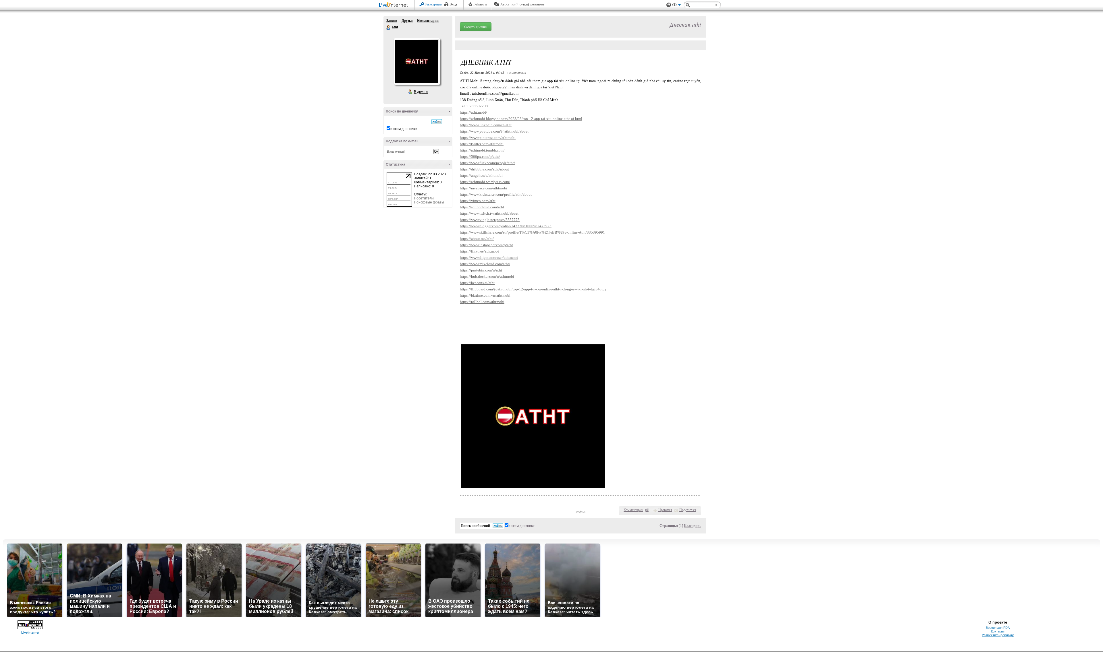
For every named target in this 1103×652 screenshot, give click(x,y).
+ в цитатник (516, 72)
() (647, 510)
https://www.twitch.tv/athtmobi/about (489, 213)
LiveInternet (394, 5)
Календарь (692, 525)
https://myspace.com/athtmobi (483, 188)
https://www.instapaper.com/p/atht (486, 245)
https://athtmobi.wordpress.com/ (485, 182)
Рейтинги (480, 4)
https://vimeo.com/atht (477, 201)
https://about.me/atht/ (477, 238)
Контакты (997, 631)
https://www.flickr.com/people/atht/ (487, 163)
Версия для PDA (998, 627)
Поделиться (687, 510)
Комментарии (428, 21)
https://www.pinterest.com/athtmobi (488, 137)
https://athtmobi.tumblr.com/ (482, 150)
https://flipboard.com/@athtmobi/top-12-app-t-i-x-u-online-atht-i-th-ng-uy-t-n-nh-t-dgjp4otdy (533, 289)
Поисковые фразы (429, 202)
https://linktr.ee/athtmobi (479, 251)
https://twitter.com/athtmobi (482, 144)
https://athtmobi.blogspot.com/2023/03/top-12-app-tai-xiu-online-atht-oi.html (521, 119)
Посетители (424, 198)
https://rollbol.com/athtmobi (482, 302)
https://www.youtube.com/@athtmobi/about (494, 131)
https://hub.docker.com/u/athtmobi (487, 276)
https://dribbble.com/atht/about (484, 169)
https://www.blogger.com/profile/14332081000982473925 (506, 226)
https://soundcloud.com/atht (482, 207)
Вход (453, 4)
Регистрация (433, 4)
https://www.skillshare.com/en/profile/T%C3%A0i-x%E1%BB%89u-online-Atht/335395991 (532, 232)
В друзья (421, 92)
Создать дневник (475, 26)
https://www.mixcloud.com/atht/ (485, 264)
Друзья (407, 21)
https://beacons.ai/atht (477, 283)
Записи (391, 21)
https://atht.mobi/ (473, 112)
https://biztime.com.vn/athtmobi (485, 295)
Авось (504, 4)
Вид (676, 5)
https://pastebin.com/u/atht (481, 270)
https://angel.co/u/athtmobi (481, 175)
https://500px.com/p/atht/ (480, 156)
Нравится (665, 510)
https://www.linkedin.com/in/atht (486, 125)
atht (388, 27)
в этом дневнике (403, 129)
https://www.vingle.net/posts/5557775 (490, 220)
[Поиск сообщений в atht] (436, 121)
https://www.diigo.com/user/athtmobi (489, 257)
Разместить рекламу (998, 635)
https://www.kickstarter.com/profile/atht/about (496, 194)
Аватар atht (416, 61)
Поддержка (668, 5)
